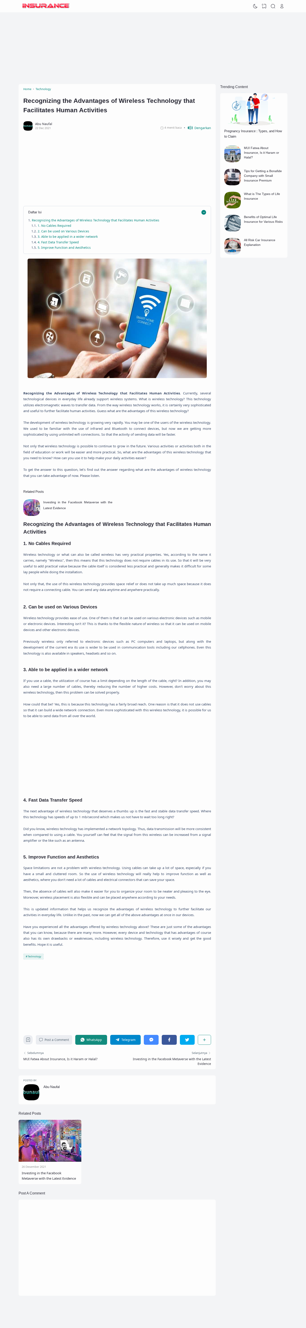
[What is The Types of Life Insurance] (232, 207)
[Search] (273, 6)
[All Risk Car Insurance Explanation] (232, 253)
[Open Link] (281, 6)
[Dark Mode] (255, 6)
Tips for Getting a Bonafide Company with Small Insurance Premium (263, 175)
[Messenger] (151, 1040)
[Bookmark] (28, 1041)
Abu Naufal (256, 1315)
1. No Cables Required (54, 225)
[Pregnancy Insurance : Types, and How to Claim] (253, 125)
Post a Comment (57, 1040)
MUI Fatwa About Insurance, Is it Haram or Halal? (60, 1059)
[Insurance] (46, 6)
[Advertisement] (153, 48)
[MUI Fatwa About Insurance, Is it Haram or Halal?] (232, 161)
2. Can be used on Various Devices (63, 231)
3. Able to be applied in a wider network (68, 236)
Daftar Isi (34, 212)
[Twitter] (187, 1040)
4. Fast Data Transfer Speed (58, 242)
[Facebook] (169, 1040)
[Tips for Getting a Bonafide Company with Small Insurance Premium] (232, 184)
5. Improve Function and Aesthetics (64, 247)
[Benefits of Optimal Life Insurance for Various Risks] (232, 230)
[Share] (204, 1040)
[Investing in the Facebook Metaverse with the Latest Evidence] (31, 515)
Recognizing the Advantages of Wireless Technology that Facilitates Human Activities (96, 220)
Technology (34, 956)
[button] (197, 128)
